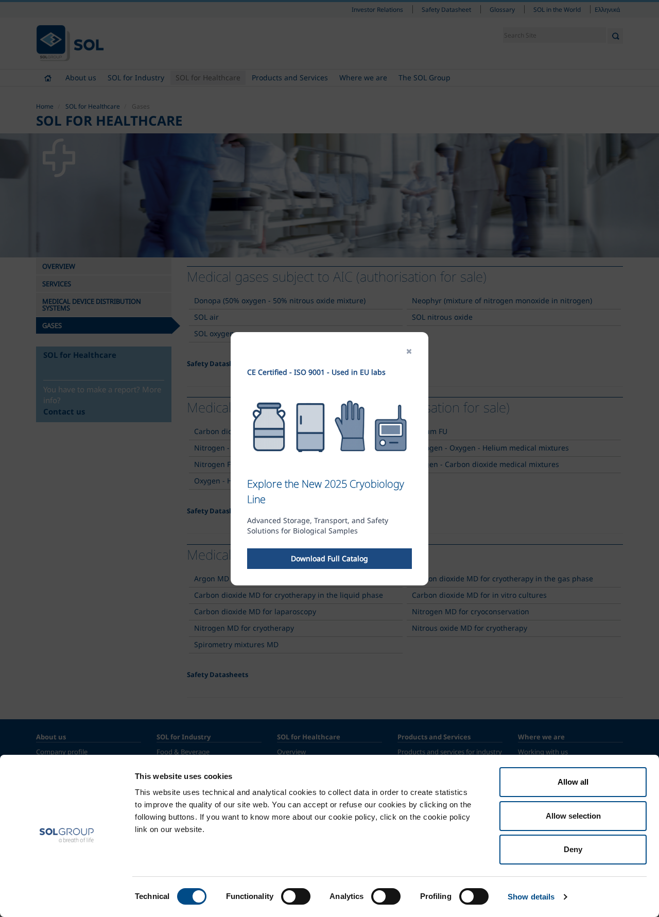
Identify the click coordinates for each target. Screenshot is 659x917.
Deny (573, 849)
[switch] (295, 896)
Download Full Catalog (329, 558)
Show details (531, 896)
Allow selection (573, 815)
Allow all (573, 781)
